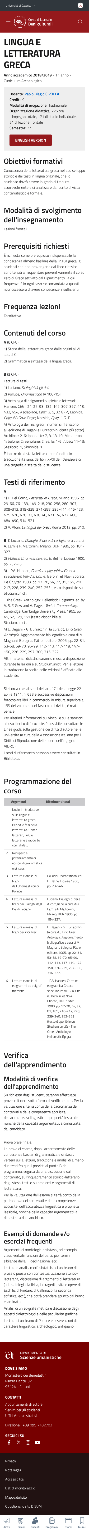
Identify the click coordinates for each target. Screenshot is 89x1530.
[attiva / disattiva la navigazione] (8, 21)
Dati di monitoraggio (20, 1488)
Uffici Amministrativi (21, 1415)
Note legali (13, 1470)
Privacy (10, 1461)
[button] (34, 6)
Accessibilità (14, 1479)
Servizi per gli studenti (22, 1410)
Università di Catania (18, 5)
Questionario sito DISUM (23, 1506)
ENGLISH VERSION (30, 140)
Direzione (12, 1425)
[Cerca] (80, 22)
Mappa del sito (16, 1497)
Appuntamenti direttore (23, 1404)
